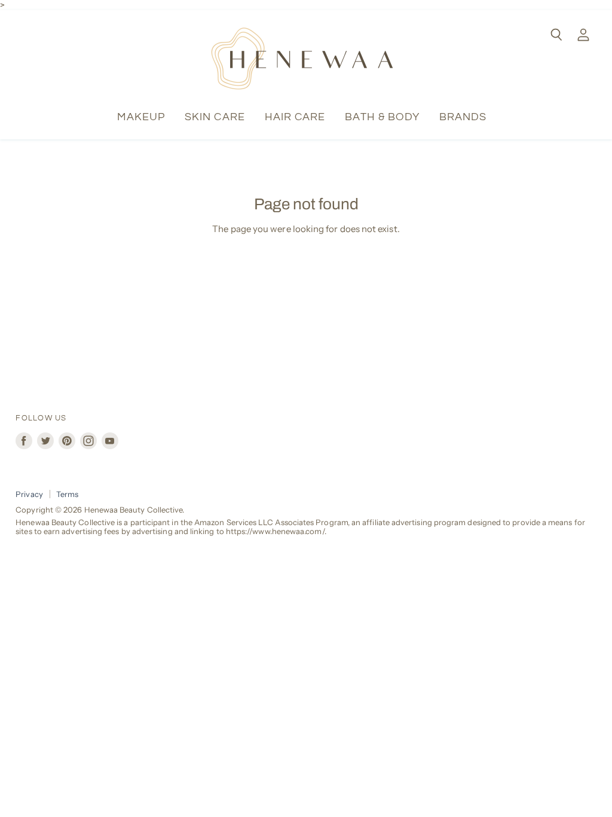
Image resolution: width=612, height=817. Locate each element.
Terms (67, 494)
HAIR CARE (295, 117)
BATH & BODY (382, 117)
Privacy (29, 494)
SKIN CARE (215, 117)
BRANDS (462, 117)
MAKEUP (141, 117)
